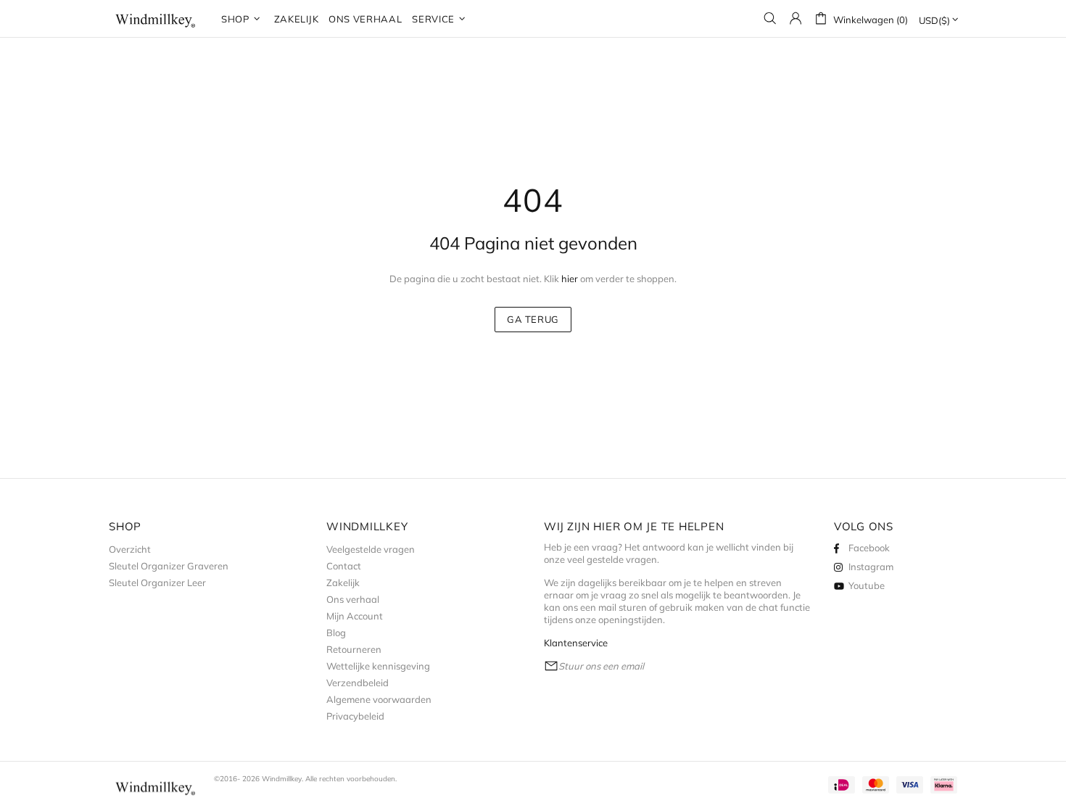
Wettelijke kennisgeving (378, 666)
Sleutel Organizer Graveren (168, 566)
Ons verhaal (352, 599)
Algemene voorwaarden (378, 699)
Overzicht (130, 549)
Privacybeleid (355, 716)
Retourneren (353, 649)
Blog (336, 632)
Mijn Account (354, 616)
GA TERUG (533, 319)
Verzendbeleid (357, 682)
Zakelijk (343, 582)
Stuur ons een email (601, 666)
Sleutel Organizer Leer (157, 582)
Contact (343, 566)
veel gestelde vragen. (613, 559)
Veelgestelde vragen (370, 549)
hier (569, 278)
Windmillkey (156, 18)
